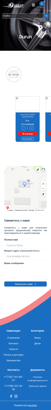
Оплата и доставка (13, 354)
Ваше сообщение (14, 263)
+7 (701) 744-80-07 (13, 378)
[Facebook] (11, 396)
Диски (37, 343)
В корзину (28, 133)
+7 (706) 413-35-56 (13, 387)
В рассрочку (27, 139)
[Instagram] (16, 396)
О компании (13, 337)
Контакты (13, 343)
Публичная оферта (37, 386)
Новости (13, 349)
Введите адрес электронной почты (22, 250)
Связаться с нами (24, 284)
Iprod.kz (32, 405)
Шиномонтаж (13, 360)
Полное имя (11, 239)
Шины (37, 337)
